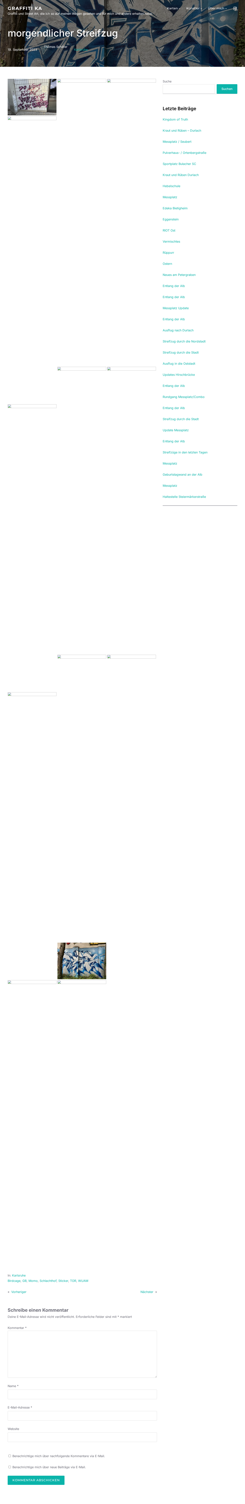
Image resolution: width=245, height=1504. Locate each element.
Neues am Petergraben (179, 275)
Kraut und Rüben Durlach (181, 175)
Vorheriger (18, 1292)
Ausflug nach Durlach (178, 330)
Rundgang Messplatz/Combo (184, 397)
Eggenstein (171, 219)
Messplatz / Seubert (177, 141)
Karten (172, 8)
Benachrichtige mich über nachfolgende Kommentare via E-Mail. (58, 1456)
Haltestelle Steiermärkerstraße (184, 497)
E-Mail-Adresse (20, 1407)
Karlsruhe (81, 49)
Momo (33, 1281)
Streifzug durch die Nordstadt (184, 341)
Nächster (146, 1292)
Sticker (63, 1281)
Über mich (216, 8)
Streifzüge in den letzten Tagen (185, 452)
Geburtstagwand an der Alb (182, 474)
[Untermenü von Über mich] (226, 8)
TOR (73, 1281)
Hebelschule (171, 186)
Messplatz (170, 197)
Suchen (227, 89)
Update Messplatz (176, 430)
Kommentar (17, 1328)
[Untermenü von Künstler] (201, 8)
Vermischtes (171, 241)
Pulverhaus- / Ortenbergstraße (184, 153)
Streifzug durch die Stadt (181, 352)
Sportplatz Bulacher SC (179, 164)
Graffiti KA (25, 8)
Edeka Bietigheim (175, 208)
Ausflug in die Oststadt (179, 363)
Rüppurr (168, 252)
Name (13, 1386)
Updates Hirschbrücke (179, 375)
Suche (167, 81)
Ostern (167, 264)
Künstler (193, 8)
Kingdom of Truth (175, 119)
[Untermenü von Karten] (179, 8)
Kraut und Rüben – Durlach (182, 130)
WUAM (83, 1281)
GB (24, 1281)
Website (13, 1429)
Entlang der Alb (174, 286)
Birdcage (14, 1281)
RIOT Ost (169, 230)
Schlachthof (48, 1281)
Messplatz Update (176, 308)
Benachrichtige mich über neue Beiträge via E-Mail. (49, 1467)
